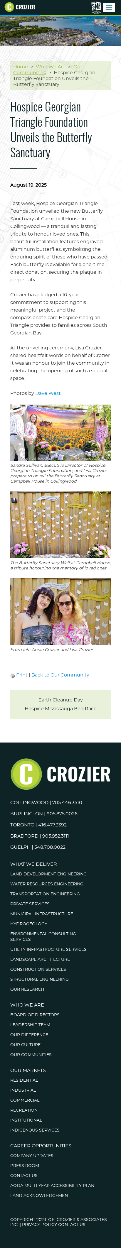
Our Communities (31, 1055)
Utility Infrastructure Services (48, 950)
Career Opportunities (40, 1146)
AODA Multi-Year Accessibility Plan (52, 1186)
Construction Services (38, 970)
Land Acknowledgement (40, 1196)
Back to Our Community (60, 675)
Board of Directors (35, 1015)
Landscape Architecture (40, 960)
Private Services (30, 904)
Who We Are (27, 1005)
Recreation (24, 1110)
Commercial (24, 1100)
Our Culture (25, 1045)
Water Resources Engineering (46, 884)
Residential (24, 1080)
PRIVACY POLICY (39, 1225)
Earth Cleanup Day (60, 700)
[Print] (12, 675)
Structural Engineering (39, 980)
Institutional (26, 1120)
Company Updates (31, 1156)
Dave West (48, 393)
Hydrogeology (28, 924)
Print (22, 675)
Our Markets (28, 1070)
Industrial (23, 1090)
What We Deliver (33, 864)
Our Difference (29, 1035)
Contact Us (24, 1176)
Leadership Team (30, 1025)
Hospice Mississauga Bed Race (61, 708)
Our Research (27, 989)
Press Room (24, 1166)
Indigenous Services (35, 1130)
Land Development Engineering (48, 874)
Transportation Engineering (45, 894)
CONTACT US (71, 1225)
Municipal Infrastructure (41, 914)
